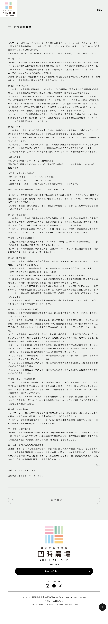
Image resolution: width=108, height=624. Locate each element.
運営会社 (50, 604)
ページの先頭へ (102, 607)
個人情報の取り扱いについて (67, 604)
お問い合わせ (52, 571)
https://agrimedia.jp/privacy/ (75, 241)
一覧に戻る (55, 500)
